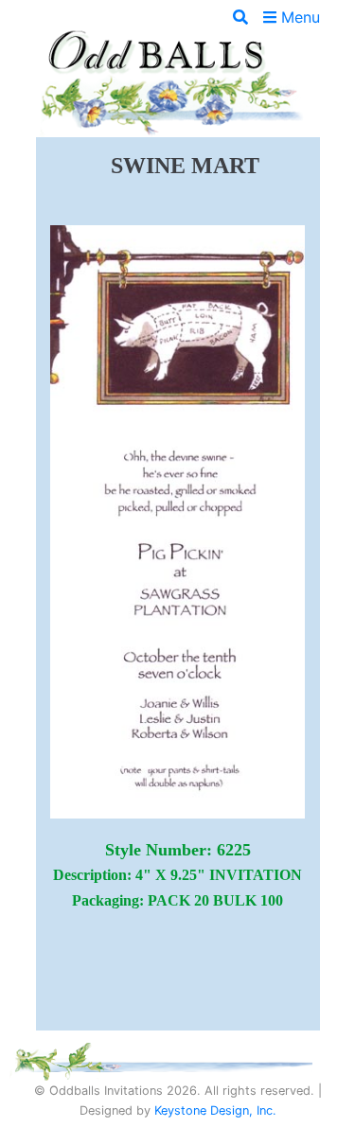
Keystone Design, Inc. (215, 1110)
